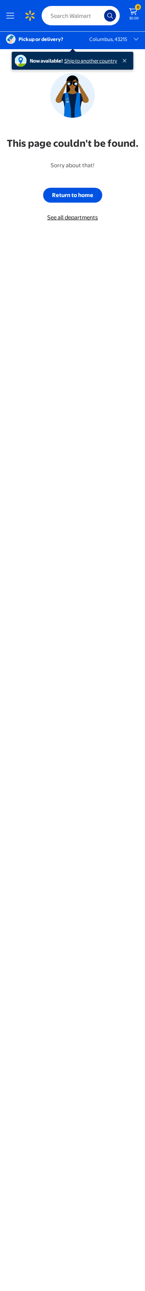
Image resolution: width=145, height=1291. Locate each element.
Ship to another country (90, 61)
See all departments (72, 217)
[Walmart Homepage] (30, 16)
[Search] (110, 16)
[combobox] (81, 15)
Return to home (72, 195)
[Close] (126, 61)
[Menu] (12, 16)
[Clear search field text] (100, 15)
